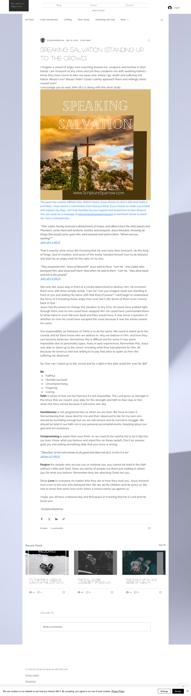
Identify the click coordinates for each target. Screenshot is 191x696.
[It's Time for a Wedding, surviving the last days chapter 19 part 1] (47, 563)
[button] (161, 20)
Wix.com (63, 669)
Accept (178, 691)
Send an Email (99, 10)
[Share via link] (63, 519)
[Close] (187, 691)
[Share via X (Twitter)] (49, 519)
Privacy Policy (117, 691)
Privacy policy (32, 675)
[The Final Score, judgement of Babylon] (95, 563)
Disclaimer (31, 681)
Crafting (68, 19)
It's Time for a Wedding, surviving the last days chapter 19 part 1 (46, 581)
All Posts (29, 19)
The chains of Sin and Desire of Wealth (141, 581)
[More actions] (149, 40)
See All (162, 545)
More (123, 19)
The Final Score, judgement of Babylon (94, 581)
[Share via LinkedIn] (56, 519)
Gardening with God (105, 19)
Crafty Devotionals (49, 19)
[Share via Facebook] (41, 519)
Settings (164, 691)
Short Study (83, 19)
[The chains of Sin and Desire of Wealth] (143, 563)
